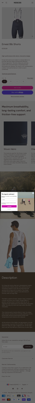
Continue (9, 206)
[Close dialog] (33, 193)
